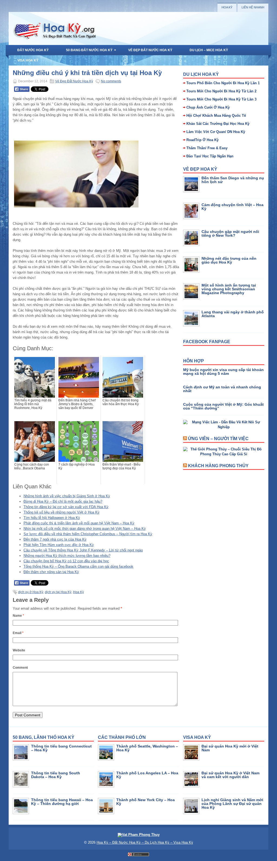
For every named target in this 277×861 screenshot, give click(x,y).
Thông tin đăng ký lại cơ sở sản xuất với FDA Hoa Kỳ (66, 507)
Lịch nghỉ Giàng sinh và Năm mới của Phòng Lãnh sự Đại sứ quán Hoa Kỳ (232, 804)
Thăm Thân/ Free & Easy (206, 148)
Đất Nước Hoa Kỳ (33, 50)
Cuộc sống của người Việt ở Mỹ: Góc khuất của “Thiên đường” (223, 406)
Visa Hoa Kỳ (27, 60)
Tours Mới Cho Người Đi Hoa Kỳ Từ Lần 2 (221, 91)
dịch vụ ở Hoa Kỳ (30, 592)
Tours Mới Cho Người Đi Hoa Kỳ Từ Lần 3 (221, 99)
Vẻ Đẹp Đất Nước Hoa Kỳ (150, 50)
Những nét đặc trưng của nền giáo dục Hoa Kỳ (229, 260)
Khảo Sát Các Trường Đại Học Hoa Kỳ (217, 124)
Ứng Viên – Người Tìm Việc (218, 438)
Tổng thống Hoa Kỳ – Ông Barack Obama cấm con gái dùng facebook (78, 566)
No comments (111, 81)
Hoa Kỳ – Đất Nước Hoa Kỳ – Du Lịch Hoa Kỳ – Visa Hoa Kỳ (145, 842)
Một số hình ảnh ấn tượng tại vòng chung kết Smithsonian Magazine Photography (229, 289)
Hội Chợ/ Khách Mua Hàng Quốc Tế (216, 115)
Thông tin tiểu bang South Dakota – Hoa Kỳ (55, 775)
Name (18, 616)
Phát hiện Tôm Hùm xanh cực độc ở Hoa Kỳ (59, 545)
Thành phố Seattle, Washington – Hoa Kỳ (147, 748)
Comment (20, 668)
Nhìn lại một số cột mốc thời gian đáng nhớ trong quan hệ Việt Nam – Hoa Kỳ (85, 529)
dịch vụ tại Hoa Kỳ (58, 592)
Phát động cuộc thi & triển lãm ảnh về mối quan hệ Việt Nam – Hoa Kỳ (79, 523)
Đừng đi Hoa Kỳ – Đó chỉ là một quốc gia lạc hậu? (63, 501)
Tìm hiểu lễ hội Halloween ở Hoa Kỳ (52, 518)
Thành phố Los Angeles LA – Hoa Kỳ (147, 775)
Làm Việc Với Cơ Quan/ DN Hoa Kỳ (215, 132)
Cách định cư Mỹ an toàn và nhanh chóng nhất (222, 389)
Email (18, 633)
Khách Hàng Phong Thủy (218, 465)
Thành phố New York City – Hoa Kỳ (145, 802)
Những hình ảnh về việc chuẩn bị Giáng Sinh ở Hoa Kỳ (67, 496)
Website (19, 650)
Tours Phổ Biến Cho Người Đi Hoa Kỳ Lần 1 (223, 83)
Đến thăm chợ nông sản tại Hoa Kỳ (51, 572)
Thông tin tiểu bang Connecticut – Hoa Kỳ (61, 748)
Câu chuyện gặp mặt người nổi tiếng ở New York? (230, 233)
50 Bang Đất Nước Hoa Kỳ (91, 50)
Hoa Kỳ (227, 7)
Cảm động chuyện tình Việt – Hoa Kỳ (232, 207)
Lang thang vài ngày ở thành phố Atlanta (233, 314)
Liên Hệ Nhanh (253, 7)
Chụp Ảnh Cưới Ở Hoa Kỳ (208, 107)
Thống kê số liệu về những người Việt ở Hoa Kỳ (62, 512)
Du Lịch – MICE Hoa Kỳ (209, 50)
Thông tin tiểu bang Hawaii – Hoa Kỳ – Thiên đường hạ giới (62, 802)
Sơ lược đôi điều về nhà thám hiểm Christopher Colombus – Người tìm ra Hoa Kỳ (88, 534)
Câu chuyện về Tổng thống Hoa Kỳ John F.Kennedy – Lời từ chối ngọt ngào (83, 550)
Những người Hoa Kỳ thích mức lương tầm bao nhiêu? (67, 556)
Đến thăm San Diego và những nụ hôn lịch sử (233, 180)
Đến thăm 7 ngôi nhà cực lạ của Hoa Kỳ (55, 539)
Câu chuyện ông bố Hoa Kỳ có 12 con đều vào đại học (66, 561)
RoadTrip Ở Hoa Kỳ (202, 140)
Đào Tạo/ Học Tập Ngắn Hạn (209, 156)
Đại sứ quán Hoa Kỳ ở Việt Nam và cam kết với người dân (230, 775)
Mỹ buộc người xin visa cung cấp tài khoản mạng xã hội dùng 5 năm (223, 372)
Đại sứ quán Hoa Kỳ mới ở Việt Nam (230, 748)
